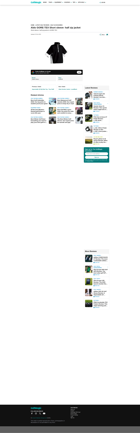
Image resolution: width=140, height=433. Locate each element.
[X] (40, 414)
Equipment (58, 2)
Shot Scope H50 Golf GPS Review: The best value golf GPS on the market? (100, 271)
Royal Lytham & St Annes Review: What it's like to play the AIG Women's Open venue (100, 140)
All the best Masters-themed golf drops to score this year (38, 111)
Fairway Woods (98, 92)
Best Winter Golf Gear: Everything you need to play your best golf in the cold (39, 120)
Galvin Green (35, 79)
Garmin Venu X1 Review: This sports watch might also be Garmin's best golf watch (100, 107)
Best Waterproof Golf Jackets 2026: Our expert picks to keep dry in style (65, 101)
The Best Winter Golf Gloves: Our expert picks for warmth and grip (65, 120)
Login (72, 416)
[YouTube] (44, 414)
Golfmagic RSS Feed (75, 412)
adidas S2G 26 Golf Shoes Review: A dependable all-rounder (100, 293)
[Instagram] (36, 414)
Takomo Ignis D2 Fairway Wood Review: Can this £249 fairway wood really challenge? (100, 95)
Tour (50, 2)
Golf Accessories (56, 25)
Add (79, 72)
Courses (67, 2)
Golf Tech (97, 278)
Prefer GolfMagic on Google (43, 71)
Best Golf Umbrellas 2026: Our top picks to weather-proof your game (39, 101)
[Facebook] (32, 414)
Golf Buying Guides (36, 98)
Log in (103, 2)
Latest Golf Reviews (42, 25)
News (45, 2)
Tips (74, 2)
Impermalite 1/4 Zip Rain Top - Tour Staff (43, 89)
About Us (73, 409)
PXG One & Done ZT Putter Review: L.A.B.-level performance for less (100, 118)
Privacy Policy (90, 160)
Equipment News (35, 107)
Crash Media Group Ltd (39, 418)
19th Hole (81, 2)
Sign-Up (72, 417)
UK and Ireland (98, 137)
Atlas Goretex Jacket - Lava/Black (68, 89)
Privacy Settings (74, 414)
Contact (72, 410)
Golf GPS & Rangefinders (98, 103)
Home (32, 25)
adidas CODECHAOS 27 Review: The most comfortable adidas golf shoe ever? (101, 259)
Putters (96, 115)
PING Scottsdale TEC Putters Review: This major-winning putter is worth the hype (101, 304)
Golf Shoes (97, 255)
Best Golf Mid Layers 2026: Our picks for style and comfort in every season (65, 111)
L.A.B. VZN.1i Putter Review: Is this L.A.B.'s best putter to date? (100, 129)
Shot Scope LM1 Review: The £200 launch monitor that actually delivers (100, 282)
